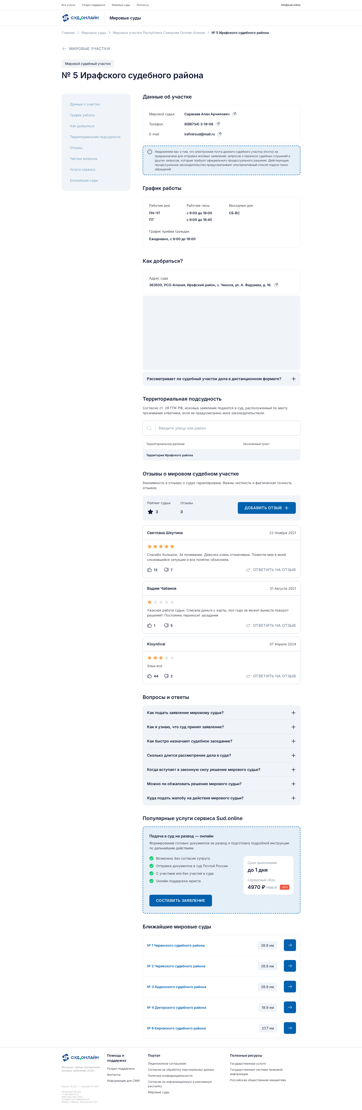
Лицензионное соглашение (167, 1063)
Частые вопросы (83, 158)
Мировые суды (121, 4)
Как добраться (82, 126)
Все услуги (68, 4)
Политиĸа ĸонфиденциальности (170, 1075)
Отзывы (76, 148)
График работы (82, 115)
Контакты (143, 4)
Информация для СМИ (123, 1080)
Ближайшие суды (84, 180)
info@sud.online (290, 4)
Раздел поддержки (93, 4)
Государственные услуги (248, 1063)
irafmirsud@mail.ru (199, 134)
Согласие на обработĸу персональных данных (181, 1069)
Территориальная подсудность (95, 137)
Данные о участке (85, 104)
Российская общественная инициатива (258, 1080)
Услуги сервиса (82, 169)
